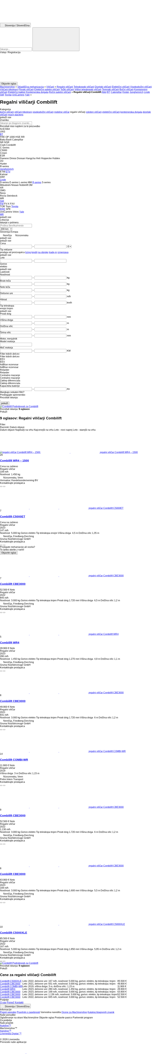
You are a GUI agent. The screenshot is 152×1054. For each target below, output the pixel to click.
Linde (147, 92)
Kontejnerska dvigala (37, 92)
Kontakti (19, 1002)
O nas (3, 1002)
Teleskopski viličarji (84, 87)
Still (2, 95)
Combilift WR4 (9, 642)
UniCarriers (18, 95)
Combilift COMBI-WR (14, 759)
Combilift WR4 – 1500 (14, 460)
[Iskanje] (56, 39)
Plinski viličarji (26, 89)
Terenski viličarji (110, 89)
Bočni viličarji (126, 89)
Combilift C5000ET (12, 516)
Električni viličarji (121, 87)
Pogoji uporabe (8, 1012)
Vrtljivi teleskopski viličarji (88, 89)
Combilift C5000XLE (13, 932)
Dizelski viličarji (103, 87)
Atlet (104, 92)
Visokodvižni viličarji (141, 87)
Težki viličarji (67, 89)
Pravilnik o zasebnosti (28, 1012)
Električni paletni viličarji (47, 89)
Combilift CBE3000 (13, 583)
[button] (76, 68)
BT (108, 92)
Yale (27, 95)
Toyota (8, 95)
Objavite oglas (8, 552)
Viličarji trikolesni (9, 89)
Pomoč (10, 1002)
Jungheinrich (136, 92)
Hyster (125, 92)
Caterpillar (116, 92)
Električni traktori (17, 92)
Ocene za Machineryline (74, 1012)
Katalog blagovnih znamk (101, 1012)
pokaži (4, 403)
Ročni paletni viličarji (60, 92)
